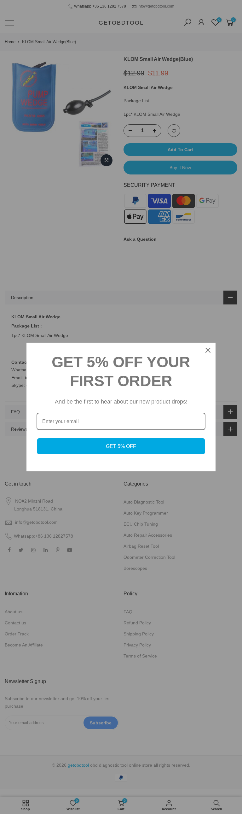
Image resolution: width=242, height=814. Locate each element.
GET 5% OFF (121, 446)
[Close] (208, 350)
